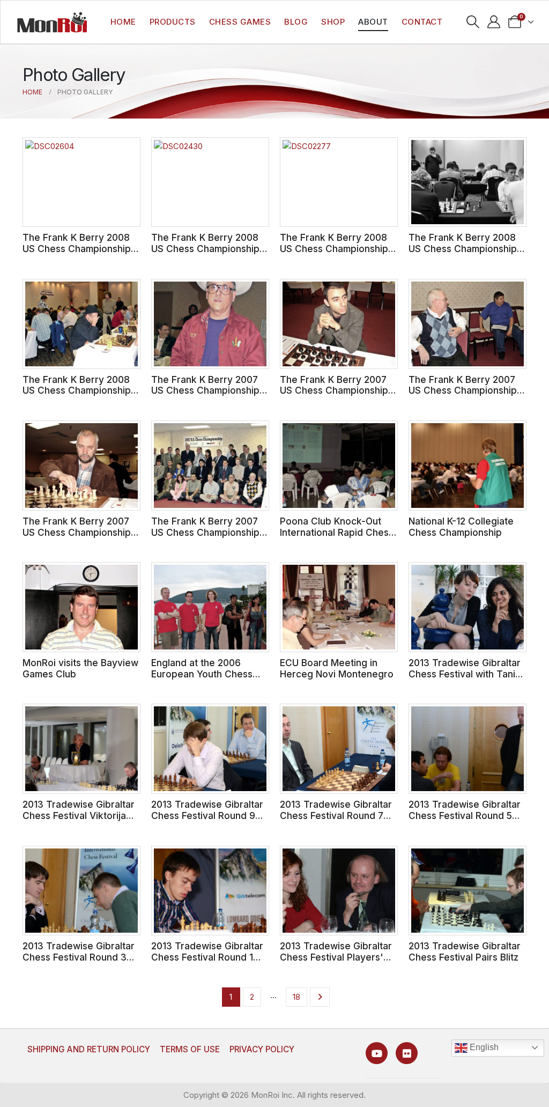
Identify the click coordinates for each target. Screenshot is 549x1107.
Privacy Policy (261, 1049)
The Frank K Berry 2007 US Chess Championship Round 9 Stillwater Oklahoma (205, 396)
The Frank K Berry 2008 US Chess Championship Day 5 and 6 (334, 248)
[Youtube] (377, 1053)
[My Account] (494, 22)
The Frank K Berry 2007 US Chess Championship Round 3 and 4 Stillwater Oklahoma (77, 537)
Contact (422, 22)
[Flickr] (407, 1053)
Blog (296, 22)
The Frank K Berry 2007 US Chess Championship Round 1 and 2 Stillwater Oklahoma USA (205, 537)
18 (296, 997)
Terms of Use (190, 1049)
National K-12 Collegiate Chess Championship (461, 526)
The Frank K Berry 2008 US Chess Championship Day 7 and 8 (205, 248)
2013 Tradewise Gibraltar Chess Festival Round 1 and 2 (207, 956)
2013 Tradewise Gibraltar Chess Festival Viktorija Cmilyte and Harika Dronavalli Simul (79, 821)
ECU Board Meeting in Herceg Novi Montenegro (337, 668)
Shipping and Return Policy (88, 1049)
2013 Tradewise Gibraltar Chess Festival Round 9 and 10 (207, 815)
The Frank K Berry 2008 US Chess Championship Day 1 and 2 (77, 390)
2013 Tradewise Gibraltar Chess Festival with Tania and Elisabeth (465, 673)
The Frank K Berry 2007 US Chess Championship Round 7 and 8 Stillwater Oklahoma (334, 396)
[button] (473, 22)
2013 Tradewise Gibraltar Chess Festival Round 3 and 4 (79, 956)
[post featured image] (81, 182)
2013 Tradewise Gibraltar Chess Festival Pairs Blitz (465, 951)
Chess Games (240, 22)
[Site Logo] (52, 22)
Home (123, 22)
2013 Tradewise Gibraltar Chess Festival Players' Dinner (336, 956)
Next (320, 997)
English (483, 1047)
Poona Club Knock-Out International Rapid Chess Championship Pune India (337, 532)
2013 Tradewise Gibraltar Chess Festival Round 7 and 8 (336, 815)
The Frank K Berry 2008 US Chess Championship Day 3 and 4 (463, 248)
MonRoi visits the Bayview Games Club (80, 668)
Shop (333, 22)
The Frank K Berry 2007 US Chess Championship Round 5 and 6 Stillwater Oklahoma (463, 396)
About (373, 22)
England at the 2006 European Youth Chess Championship (202, 673)
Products (173, 22)
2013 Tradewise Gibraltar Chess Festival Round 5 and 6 (465, 815)
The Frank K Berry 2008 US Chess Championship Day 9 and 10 (77, 248)
